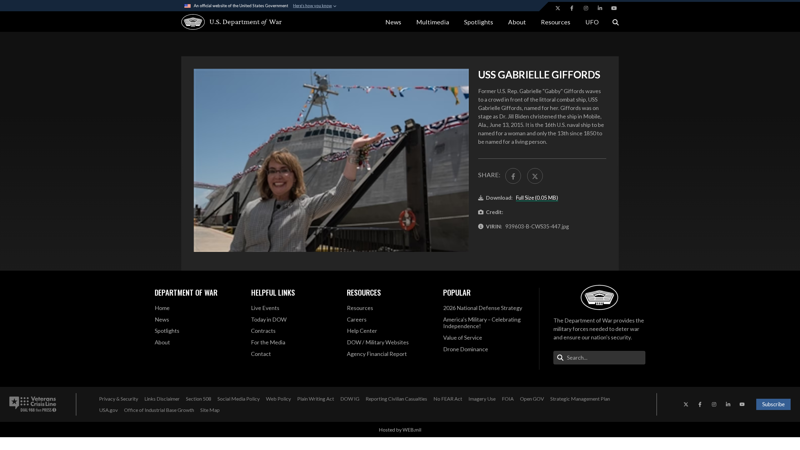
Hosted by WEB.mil (400, 429)
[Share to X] (535, 176)
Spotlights (478, 22)
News (393, 22)
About (517, 22)
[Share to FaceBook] (513, 176)
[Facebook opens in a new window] (572, 8)
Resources (555, 22)
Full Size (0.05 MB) (537, 197)
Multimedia (432, 22)
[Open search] (615, 22)
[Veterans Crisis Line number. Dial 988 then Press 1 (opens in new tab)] (32, 404)
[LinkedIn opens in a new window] (600, 8)
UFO (592, 22)
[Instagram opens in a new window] (586, 8)
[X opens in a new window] (557, 8)
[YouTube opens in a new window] (614, 8)
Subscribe (773, 404)
